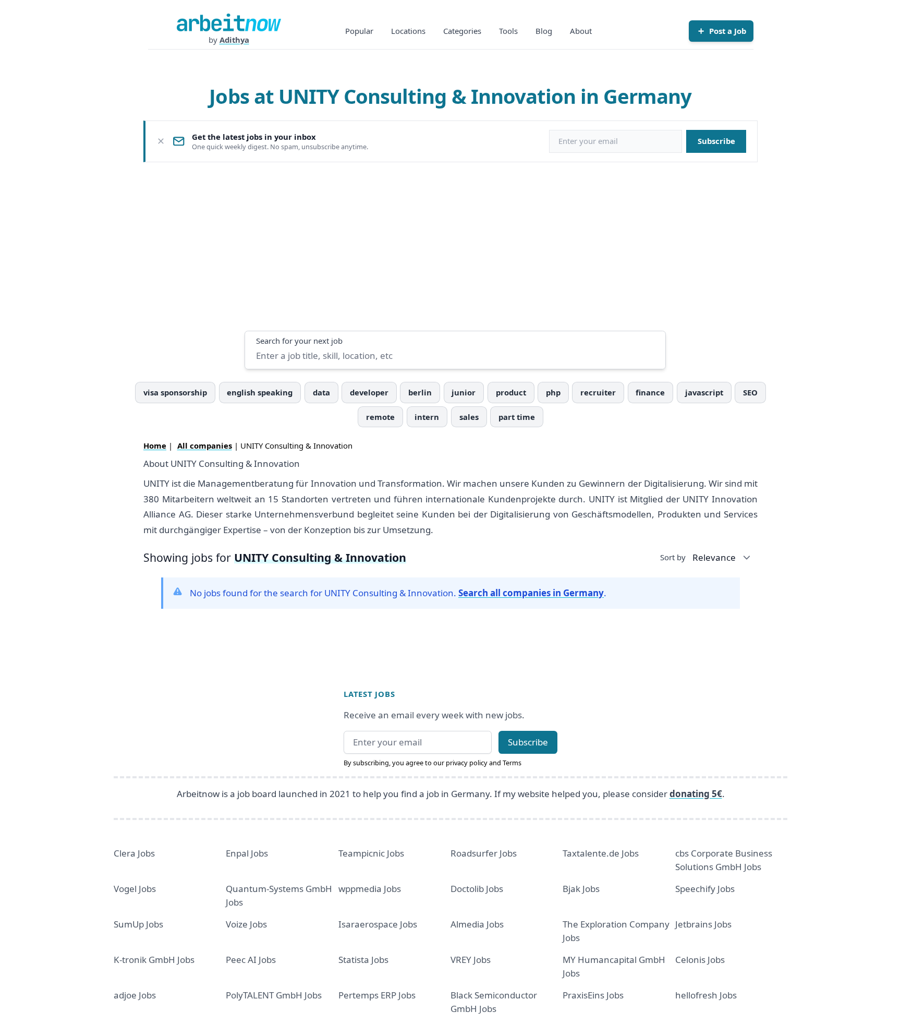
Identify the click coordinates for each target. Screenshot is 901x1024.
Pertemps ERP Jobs (377, 995)
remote (380, 417)
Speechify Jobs (705, 889)
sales (469, 417)
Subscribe (716, 141)
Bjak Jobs (581, 889)
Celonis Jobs (700, 960)
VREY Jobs (471, 960)
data (321, 392)
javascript (704, 392)
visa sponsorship (175, 392)
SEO (750, 392)
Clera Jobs (134, 853)
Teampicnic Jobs (371, 853)
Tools (508, 31)
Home (154, 445)
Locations (408, 31)
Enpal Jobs (247, 853)
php (553, 392)
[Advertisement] (450, 246)
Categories (462, 31)
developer (369, 392)
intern (427, 417)
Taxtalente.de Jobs (601, 853)
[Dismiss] (160, 141)
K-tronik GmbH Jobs (154, 960)
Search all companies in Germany (531, 593)
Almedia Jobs (477, 924)
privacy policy (467, 762)
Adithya (234, 39)
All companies (204, 445)
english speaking (260, 392)
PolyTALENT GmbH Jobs (274, 995)
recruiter (598, 392)
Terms (512, 762)
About (581, 31)
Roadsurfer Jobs (484, 853)
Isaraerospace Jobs (377, 924)
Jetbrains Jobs (703, 924)
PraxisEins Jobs (593, 995)
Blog (543, 31)
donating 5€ (695, 794)
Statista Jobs (363, 960)
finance (650, 392)
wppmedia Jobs (369, 889)
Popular (359, 31)
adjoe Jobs (135, 995)
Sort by (673, 557)
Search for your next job (299, 340)
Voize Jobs (246, 924)
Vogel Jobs (135, 889)
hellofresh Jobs (706, 995)
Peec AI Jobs (251, 960)
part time (516, 417)
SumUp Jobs (138, 924)
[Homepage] (229, 22)
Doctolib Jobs (477, 889)
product (511, 392)
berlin (420, 392)
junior (464, 392)
